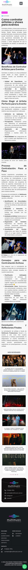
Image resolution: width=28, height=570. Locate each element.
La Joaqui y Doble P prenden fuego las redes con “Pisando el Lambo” (14, 429)
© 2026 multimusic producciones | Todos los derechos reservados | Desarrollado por (14, 563)
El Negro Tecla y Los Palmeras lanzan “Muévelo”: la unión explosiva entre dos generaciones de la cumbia (14, 370)
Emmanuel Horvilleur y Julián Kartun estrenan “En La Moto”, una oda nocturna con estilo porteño (14, 449)
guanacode (20, 565)
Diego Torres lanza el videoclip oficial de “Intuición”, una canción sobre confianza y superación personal (14, 469)
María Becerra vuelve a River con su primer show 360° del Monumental (14, 410)
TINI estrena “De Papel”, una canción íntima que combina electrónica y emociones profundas (14, 390)
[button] (21, 3)
